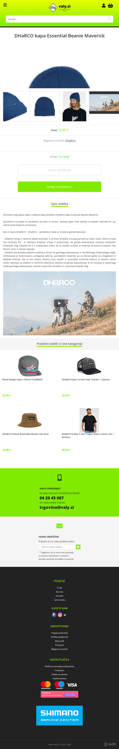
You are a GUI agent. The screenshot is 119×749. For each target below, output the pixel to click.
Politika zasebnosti (59, 637)
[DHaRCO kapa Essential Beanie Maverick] (59, 68)
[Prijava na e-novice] (78, 547)
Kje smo (59, 591)
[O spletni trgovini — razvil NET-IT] (110, 744)
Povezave (59, 645)
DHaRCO (70, 140)
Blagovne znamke (59, 649)
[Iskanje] (109, 19)
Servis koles (59, 599)
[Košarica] (110, 5)
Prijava (105, 5)
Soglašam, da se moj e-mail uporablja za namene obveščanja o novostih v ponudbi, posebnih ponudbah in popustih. (56, 555)
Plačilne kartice (59, 678)
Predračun (59, 670)
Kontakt (59, 595)
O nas (59, 587)
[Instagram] (60, 615)
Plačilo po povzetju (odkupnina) (59, 666)
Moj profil (59, 641)
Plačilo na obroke (59, 674)
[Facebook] (54, 615)
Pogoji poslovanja (59, 632)
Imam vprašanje (59, 170)
